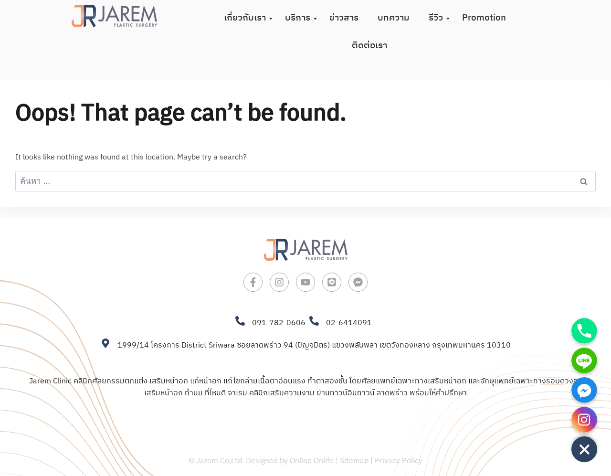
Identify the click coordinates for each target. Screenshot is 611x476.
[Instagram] (279, 282)
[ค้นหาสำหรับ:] (305, 181)
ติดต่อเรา (369, 45)
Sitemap (354, 461)
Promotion (484, 18)
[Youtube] (305, 282)
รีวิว (436, 18)
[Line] (331, 282)
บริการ (297, 18)
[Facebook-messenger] (358, 282)
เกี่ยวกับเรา (245, 18)
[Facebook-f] (253, 282)
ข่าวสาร (343, 18)
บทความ (394, 18)
